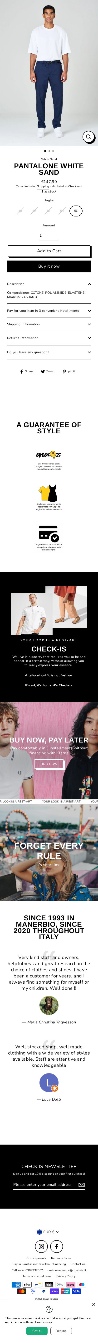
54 (62, 211)
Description (16, 284)
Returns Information (23, 338)
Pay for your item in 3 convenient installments (43, 310)
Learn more (43, 1322)
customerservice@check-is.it (67, 1270)
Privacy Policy (66, 1276)
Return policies (61, 1258)
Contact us (78, 1264)
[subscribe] (81, 1185)
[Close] (93, 1304)
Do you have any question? (28, 352)
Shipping (43, 186)
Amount (49, 225)
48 (20, 211)
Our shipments (36, 1258)
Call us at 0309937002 (27, 1270)
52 (48, 211)
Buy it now (49, 266)
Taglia (49, 200)
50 (34, 211)
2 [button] (50, 151)
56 (76, 211)
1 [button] (45, 151)
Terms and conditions (37, 1276)
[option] (49, 73)
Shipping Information (23, 324)
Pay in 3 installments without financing (39, 1264)
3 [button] (53, 151)
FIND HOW (49, 764)
